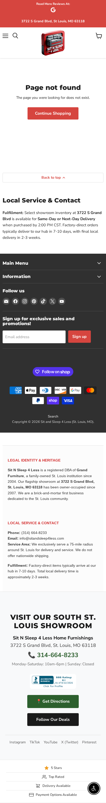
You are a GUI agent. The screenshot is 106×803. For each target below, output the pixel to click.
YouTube (50, 742)
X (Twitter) (69, 742)
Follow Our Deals (53, 719)
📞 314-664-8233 (53, 655)
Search (53, 416)
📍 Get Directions (53, 701)
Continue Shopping (53, 113)
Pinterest (89, 742)
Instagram (18, 742)
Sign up (79, 336)
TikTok (35, 742)
